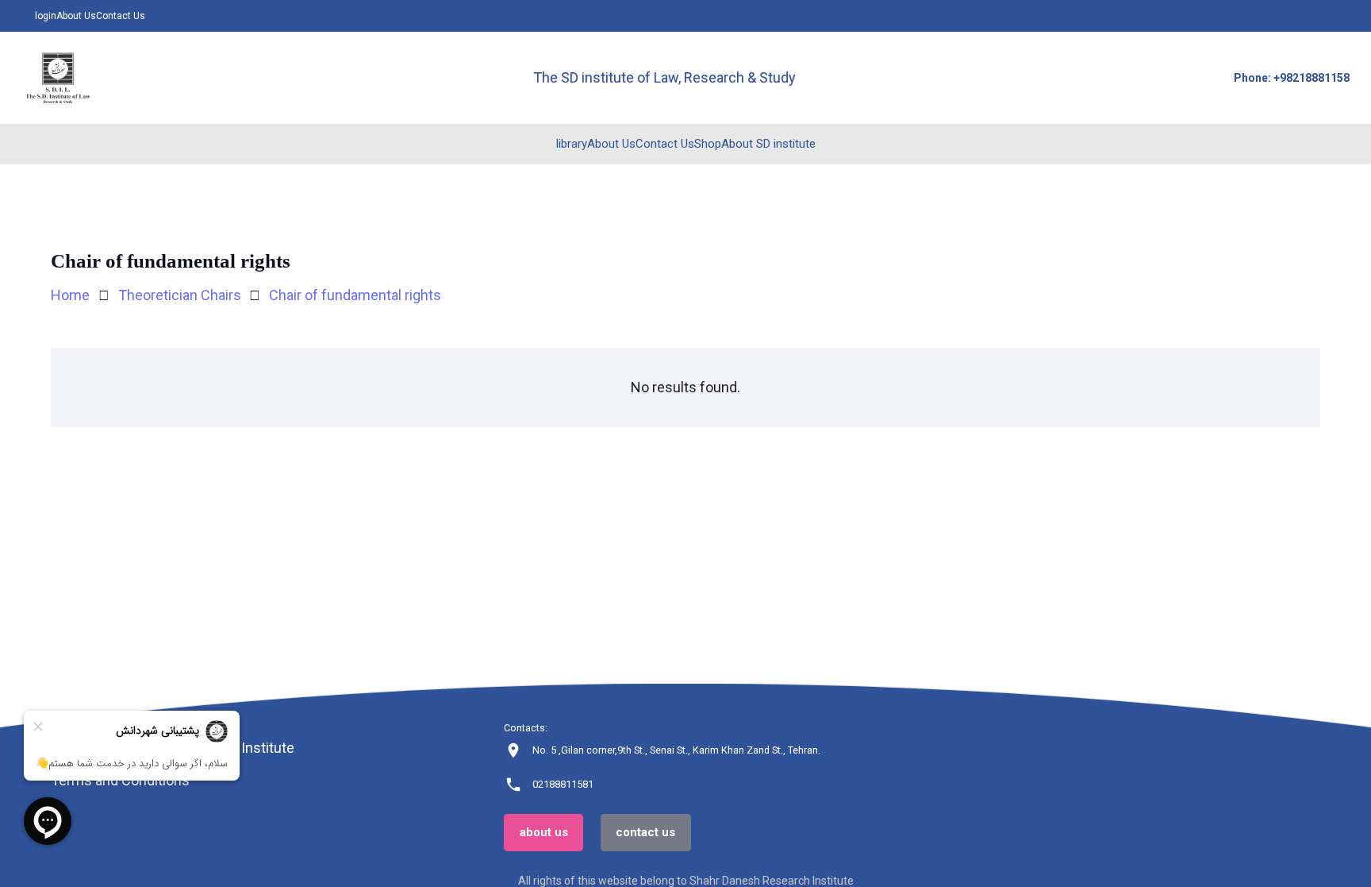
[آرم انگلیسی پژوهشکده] (57, 78)
